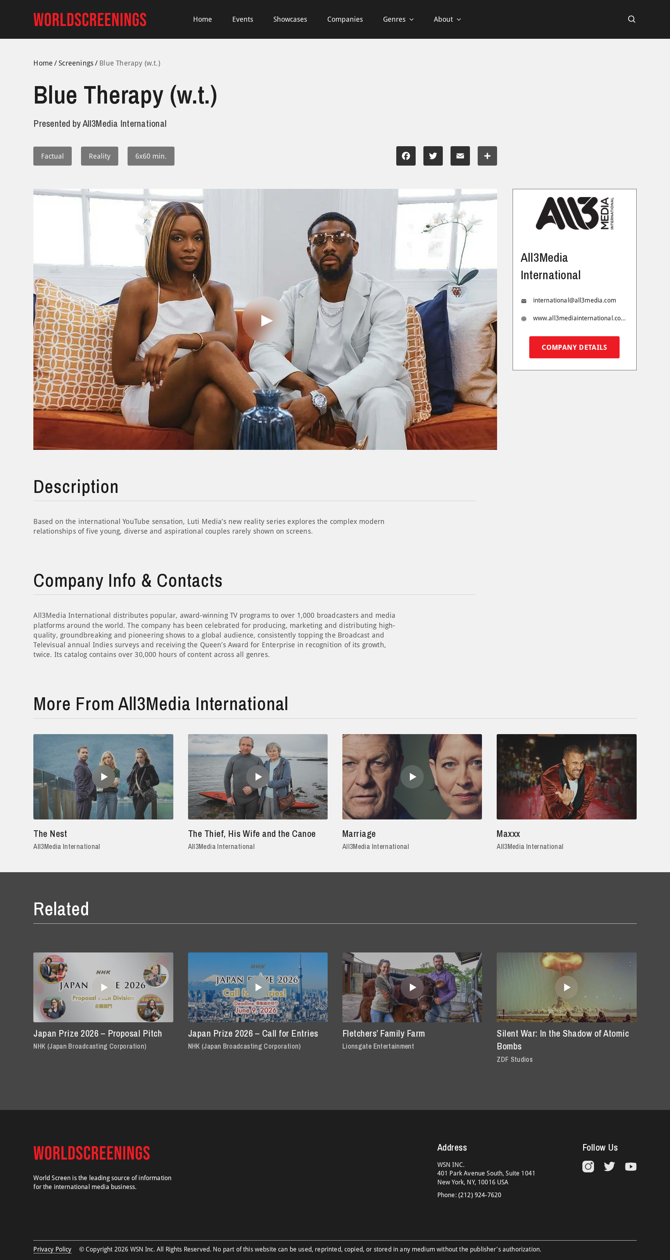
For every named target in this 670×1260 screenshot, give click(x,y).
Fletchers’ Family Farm (383, 1033)
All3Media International (66, 846)
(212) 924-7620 (479, 1195)
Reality (100, 156)
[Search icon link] (632, 19)
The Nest (50, 833)
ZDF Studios (515, 1059)
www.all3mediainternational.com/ (581, 318)
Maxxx (508, 833)
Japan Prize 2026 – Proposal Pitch (97, 1033)
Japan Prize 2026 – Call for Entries (253, 1033)
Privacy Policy (52, 1249)
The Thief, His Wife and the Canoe (252, 833)
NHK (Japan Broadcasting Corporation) (89, 1046)
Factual (52, 156)
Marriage (359, 833)
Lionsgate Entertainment (378, 1046)
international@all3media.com (574, 300)
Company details (574, 348)
